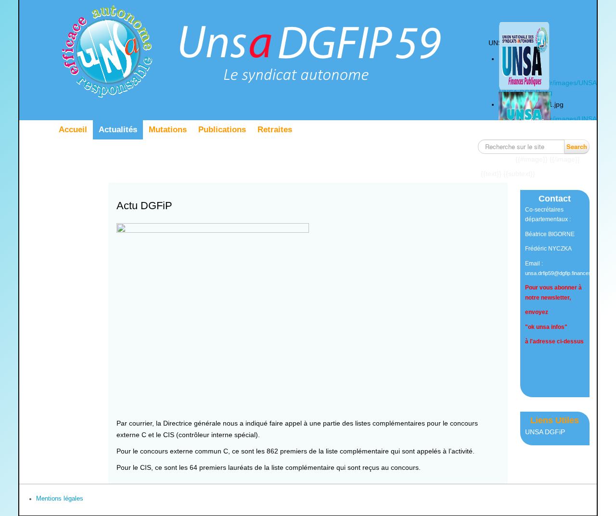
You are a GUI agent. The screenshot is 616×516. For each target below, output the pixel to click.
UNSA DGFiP (545, 432)
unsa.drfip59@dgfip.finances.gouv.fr (567, 273)
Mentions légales (59, 498)
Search (576, 146)
